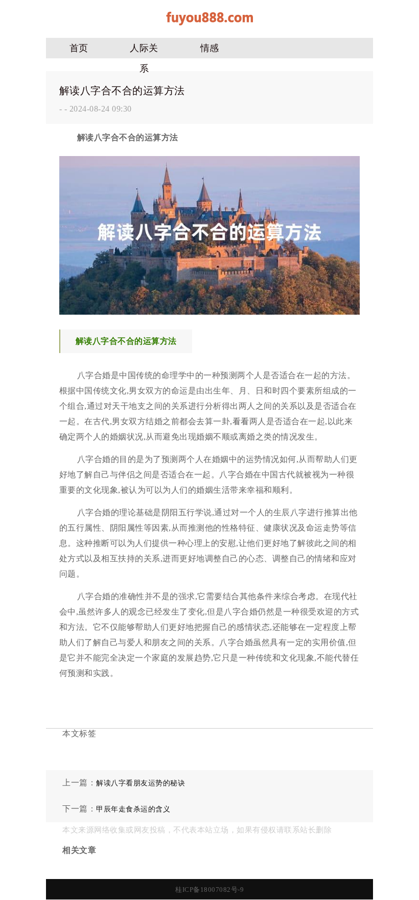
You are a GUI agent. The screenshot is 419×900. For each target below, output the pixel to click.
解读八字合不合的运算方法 (122, 90)
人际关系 (144, 50)
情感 (209, 48)
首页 (78, 48)
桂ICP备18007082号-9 (209, 889)
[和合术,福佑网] (209, 29)
